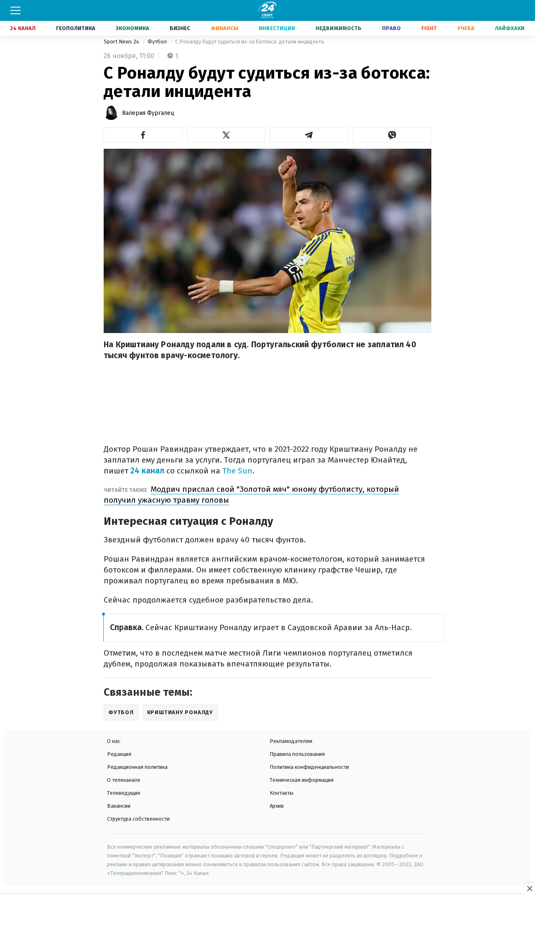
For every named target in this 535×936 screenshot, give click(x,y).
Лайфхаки (510, 28)
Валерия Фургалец (148, 113)
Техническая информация (302, 780)
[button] (143, 134)
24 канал (147, 471)
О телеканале (123, 780)
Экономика (132, 28)
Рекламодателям (291, 741)
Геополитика (75, 28)
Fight (429, 28)
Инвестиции (277, 28)
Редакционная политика (137, 767)
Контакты (281, 793)
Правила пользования (297, 754)
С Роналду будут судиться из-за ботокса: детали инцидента (249, 41)
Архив (277, 806)
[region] (267, 915)
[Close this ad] (529, 888)
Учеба (465, 28)
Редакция (119, 754)
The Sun (237, 471)
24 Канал (23, 28)
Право (391, 28)
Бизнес (180, 28)
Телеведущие (123, 793)
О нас (113, 741)
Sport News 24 (122, 41)
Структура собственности (138, 819)
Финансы (224, 28)
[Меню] (15, 10)
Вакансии (118, 806)
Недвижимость (339, 28)
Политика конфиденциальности (309, 767)
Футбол (158, 41)
